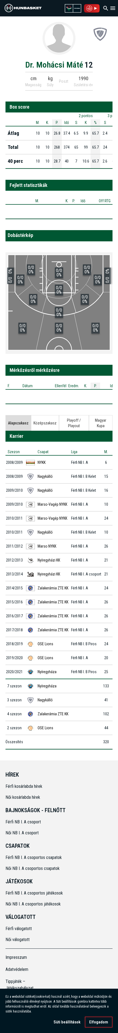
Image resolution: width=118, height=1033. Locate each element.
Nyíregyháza (47, 672)
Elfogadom (98, 1022)
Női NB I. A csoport (22, 832)
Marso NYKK (47, 546)
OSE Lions (45, 644)
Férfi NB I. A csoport (23, 821)
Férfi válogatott (18, 928)
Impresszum (16, 957)
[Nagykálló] (100, 34)
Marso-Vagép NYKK (52, 504)
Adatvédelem (16, 969)
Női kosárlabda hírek (22, 797)
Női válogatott (17, 939)
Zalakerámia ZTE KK (53, 588)
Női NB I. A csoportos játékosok (33, 904)
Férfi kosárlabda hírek (23, 786)
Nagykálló (45, 476)
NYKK (42, 462)
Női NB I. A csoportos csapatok (33, 868)
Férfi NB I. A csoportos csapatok (34, 857)
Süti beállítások (67, 1022)
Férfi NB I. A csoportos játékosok (34, 893)
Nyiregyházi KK (49, 574)
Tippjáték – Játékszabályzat (18, 985)
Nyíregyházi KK (49, 560)
